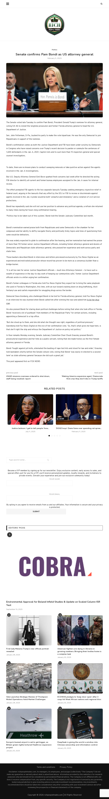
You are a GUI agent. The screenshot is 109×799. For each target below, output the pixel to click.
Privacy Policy (66, 767)
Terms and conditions (46, 767)
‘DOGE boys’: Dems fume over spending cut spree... (78, 428)
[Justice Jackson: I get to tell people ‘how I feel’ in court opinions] (30, 409)
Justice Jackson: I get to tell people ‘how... (30, 428)
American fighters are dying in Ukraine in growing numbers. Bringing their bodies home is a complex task (79, 651)
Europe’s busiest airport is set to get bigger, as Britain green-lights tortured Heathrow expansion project (29, 745)
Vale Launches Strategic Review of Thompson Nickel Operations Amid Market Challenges (27, 698)
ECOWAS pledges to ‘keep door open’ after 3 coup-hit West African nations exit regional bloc (79, 698)
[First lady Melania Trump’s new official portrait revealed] (29, 630)
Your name (54, 479)
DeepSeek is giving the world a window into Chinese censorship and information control (77, 743)
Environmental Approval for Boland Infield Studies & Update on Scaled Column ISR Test (53, 603)
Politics (54, 50)
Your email (54, 494)
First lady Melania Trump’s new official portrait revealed (27, 650)
